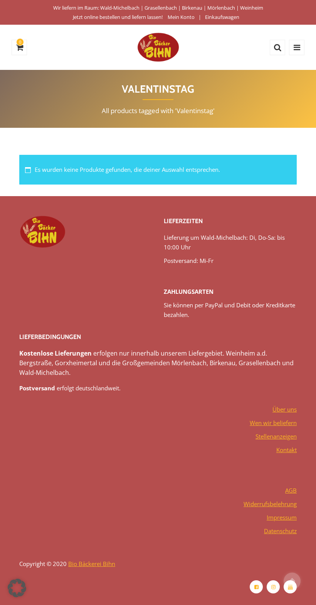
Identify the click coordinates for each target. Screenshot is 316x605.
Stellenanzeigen (276, 436)
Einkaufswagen (222, 17)
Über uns (284, 409)
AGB (291, 490)
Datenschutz (280, 531)
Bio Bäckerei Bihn (91, 564)
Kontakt (286, 450)
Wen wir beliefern (273, 423)
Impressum (282, 517)
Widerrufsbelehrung (270, 504)
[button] (17, 588)
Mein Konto (181, 17)
